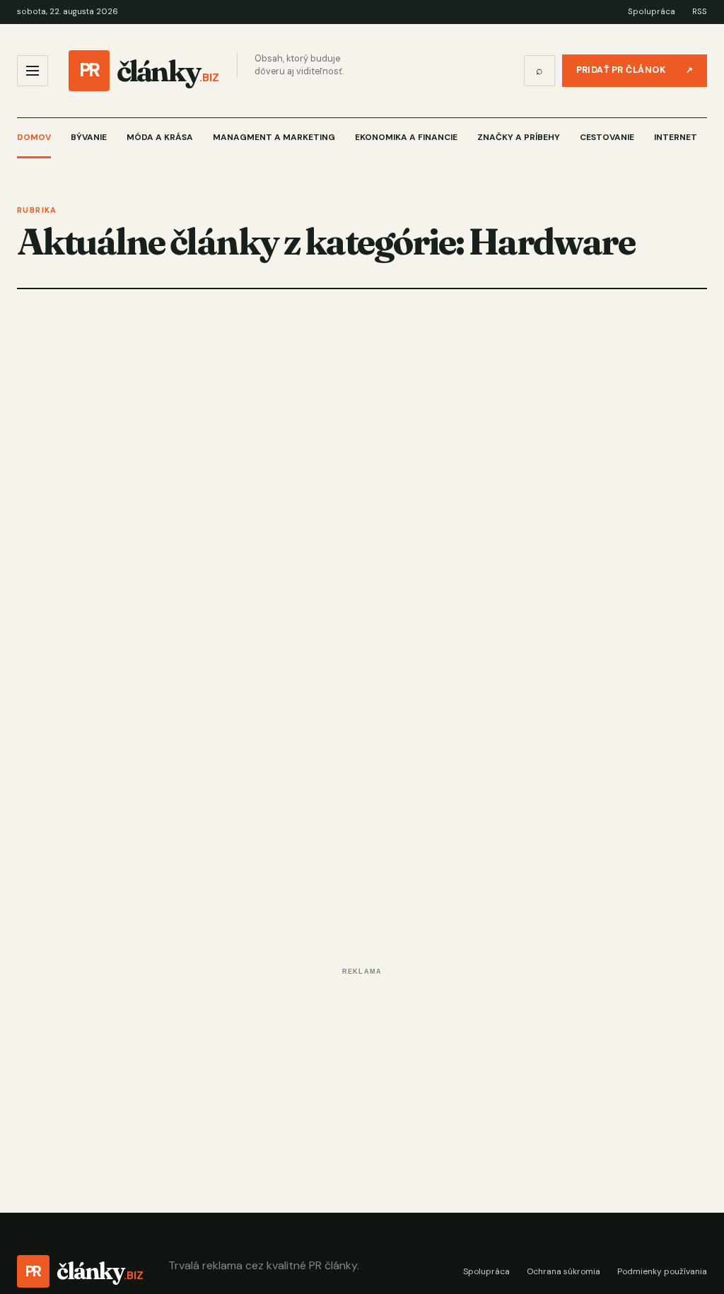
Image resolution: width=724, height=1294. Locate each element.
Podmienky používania (662, 1271)
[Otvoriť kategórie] (32, 70)
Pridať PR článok (635, 70)
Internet (675, 137)
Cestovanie (607, 137)
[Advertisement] (362, 1080)
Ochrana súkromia (563, 1271)
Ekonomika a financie (406, 137)
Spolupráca (651, 11)
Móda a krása (160, 137)
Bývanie (89, 137)
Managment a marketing (274, 137)
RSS (699, 11)
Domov (34, 137)
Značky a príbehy (518, 137)
